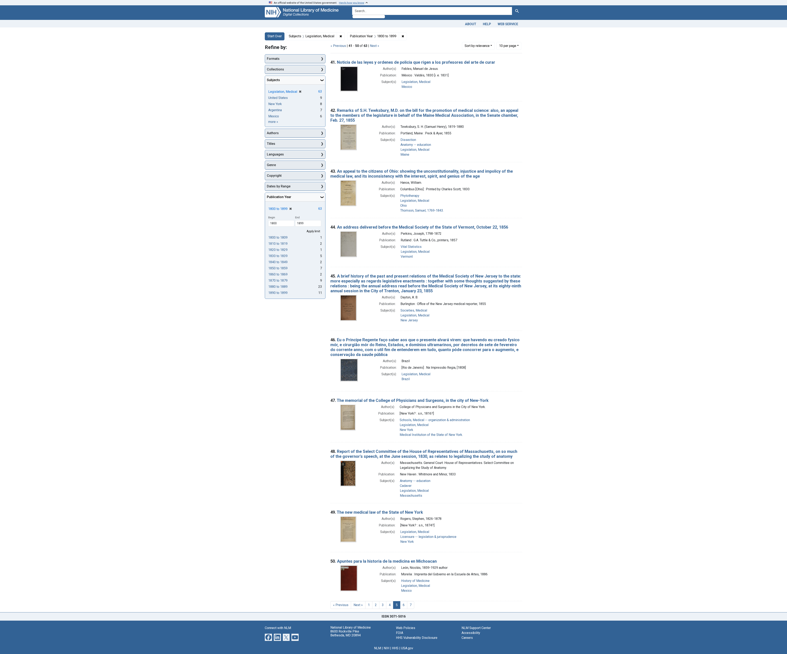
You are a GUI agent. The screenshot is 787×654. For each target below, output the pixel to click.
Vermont (407, 256)
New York (406, 430)
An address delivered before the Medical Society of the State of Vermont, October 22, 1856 (422, 227)
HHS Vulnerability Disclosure (416, 638)
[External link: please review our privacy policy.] (268, 637)
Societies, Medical (413, 310)
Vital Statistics (411, 247)
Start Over (274, 36)
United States (278, 98)
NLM (377, 648)
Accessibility (471, 633)
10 (507, 46)
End (297, 217)
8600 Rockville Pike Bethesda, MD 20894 (345, 633)
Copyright (274, 176)
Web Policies (405, 628)
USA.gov (407, 648)
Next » (374, 46)
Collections (275, 69)
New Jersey (409, 320)
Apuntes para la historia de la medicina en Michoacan (387, 561)
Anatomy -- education (415, 145)
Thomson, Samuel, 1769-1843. (422, 210)
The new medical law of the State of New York (380, 512)
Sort (477, 46)
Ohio (403, 205)
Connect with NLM (278, 628)
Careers (467, 638)
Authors (273, 133)
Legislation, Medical (415, 82)
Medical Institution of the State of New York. (431, 435)
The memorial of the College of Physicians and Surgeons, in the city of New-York (413, 400)
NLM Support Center (476, 628)
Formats (273, 59)
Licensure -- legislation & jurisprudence (428, 537)
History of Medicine (415, 581)
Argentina (275, 110)
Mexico (406, 87)
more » (273, 122)
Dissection (408, 140)
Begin (271, 217)
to (278, 237)
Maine (404, 154)
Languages (275, 154)
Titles (271, 144)
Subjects (273, 80)
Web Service (508, 24)
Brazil (405, 379)
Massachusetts (411, 496)
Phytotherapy (409, 196)
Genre (271, 165)
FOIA (399, 633)
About (470, 24)
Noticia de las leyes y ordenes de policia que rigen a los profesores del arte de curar (416, 62)
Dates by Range (278, 186)
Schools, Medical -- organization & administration (435, 420)
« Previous (338, 46)
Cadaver (406, 486)
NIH (386, 648)
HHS (395, 648)
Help (487, 24)
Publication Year (279, 197)
